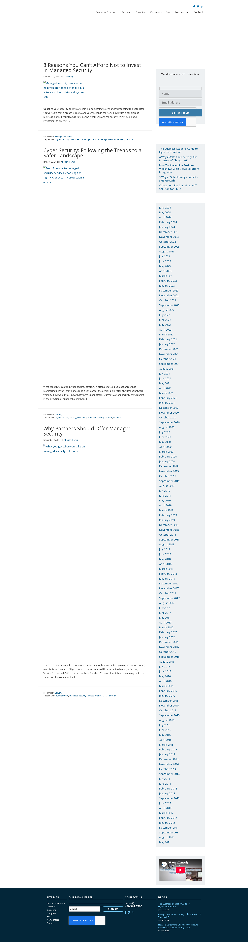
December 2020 (168, 407)
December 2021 (168, 349)
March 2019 (166, 510)
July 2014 (164, 778)
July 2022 (164, 315)
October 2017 (167, 593)
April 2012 (165, 808)
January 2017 (167, 637)
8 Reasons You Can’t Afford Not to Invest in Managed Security (92, 67)
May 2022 (165, 324)
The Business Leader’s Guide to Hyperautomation (178, 150)
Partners (51, 906)
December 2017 (168, 583)
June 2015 (165, 730)
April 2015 (165, 739)
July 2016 (164, 666)
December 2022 (168, 290)
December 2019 (168, 466)
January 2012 (167, 822)
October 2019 (167, 476)
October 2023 (167, 241)
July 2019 (164, 490)
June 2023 (165, 261)
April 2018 (165, 564)
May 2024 (165, 212)
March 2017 (166, 627)
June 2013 (165, 803)
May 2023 (165, 266)
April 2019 (165, 505)
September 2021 (169, 363)
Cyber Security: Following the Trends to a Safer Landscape (92, 153)
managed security (90, 139)
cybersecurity (62, 695)
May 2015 (165, 735)
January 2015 (167, 754)
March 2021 (166, 393)
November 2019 (169, 471)
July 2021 (164, 373)
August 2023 (166, 251)
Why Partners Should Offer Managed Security (87, 431)
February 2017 (168, 632)
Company (51, 913)
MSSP (105, 695)
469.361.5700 (133, 906)
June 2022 (165, 320)
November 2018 (169, 529)
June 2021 (165, 378)
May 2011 (165, 842)
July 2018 (164, 549)
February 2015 (168, 749)
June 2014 (165, 783)
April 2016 (165, 681)
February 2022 (168, 339)
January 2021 (167, 403)
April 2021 (165, 388)
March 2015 (166, 744)
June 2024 (165, 207)
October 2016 (167, 652)
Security (58, 414)
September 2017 (169, 598)
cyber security (62, 139)
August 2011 (166, 837)
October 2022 (167, 300)
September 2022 (169, 305)
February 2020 (168, 456)
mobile (98, 695)
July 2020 (164, 432)
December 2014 (168, 759)
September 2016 (169, 656)
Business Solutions (56, 903)
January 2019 (167, 520)
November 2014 (169, 764)
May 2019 (165, 500)
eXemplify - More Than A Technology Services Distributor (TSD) (62, 8)
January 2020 (167, 461)
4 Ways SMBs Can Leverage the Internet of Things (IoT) (178, 158)
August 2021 (166, 368)
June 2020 (165, 437)
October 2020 (167, 417)
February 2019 (168, 515)
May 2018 (165, 559)
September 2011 (169, 832)
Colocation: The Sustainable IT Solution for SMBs (178, 187)
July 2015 (164, 725)
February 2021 (168, 398)
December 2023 (168, 232)
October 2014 (167, 769)
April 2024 (165, 217)
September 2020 (169, 422)
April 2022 (165, 329)
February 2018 (168, 573)
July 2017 (164, 608)
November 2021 (169, 354)
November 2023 (169, 237)
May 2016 (165, 676)
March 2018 (166, 569)
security (129, 139)
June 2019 (165, 495)
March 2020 (166, 451)
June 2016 (165, 671)
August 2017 (166, 603)
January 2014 (167, 793)
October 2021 (167, 359)
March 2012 (166, 813)
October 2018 (167, 534)
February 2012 (168, 818)
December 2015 (168, 700)
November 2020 (169, 412)
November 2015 (169, 705)
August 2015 (166, 720)
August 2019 (166, 486)
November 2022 (169, 295)
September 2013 (169, 798)
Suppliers (51, 909)
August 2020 (166, 427)
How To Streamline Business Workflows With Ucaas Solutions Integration (179, 169)
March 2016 (166, 686)
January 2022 (167, 344)
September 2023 (169, 246)
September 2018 (169, 539)
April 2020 (165, 446)
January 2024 (167, 227)
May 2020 (165, 442)
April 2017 (165, 622)
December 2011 (168, 827)
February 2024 (168, 222)
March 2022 (166, 334)
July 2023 (164, 256)
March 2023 (166, 276)
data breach (75, 139)
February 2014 (168, 788)
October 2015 (167, 710)
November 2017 (169, 588)
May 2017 (165, 617)
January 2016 (167, 695)
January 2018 (167, 578)
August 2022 (166, 310)
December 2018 (168, 525)
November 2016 (169, 647)
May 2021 (165, 383)
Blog (49, 916)
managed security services (112, 139)
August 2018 (166, 544)
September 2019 (169, 481)
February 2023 (168, 280)
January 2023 (167, 285)
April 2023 (165, 271)
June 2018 (165, 554)
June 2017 (165, 612)
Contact (50, 923)
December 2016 (168, 642)
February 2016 (168, 691)
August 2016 (166, 661)
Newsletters (53, 919)
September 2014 (169, 774)
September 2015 (169, 715)
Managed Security (63, 136)
